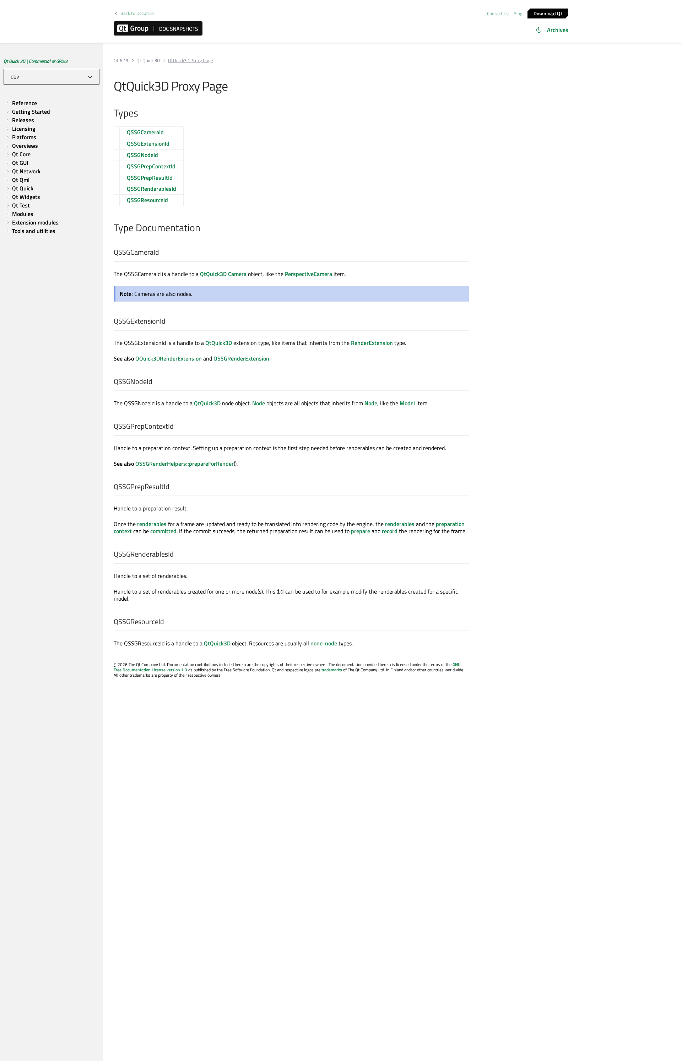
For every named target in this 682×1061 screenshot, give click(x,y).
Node (258, 403)
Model (407, 403)
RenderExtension (372, 343)
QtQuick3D (213, 274)
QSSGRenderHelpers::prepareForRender (184, 463)
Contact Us (498, 13)
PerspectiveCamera (308, 274)
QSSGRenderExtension (241, 358)
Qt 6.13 (121, 60)
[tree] (51, 167)
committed (163, 531)
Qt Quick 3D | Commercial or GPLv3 (35, 61)
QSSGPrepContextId (151, 166)
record (389, 531)
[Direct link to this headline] (142, 114)
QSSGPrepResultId (150, 177)
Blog (518, 13)
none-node (323, 643)
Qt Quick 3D (148, 60)
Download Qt (548, 13)
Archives (557, 30)
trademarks (331, 669)
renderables (152, 524)
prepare (360, 531)
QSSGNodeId (142, 155)
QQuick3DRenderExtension (168, 358)
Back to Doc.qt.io (137, 13)
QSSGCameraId (145, 132)
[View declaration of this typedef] (163, 252)
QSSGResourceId (147, 200)
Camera (237, 274)
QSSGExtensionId (148, 143)
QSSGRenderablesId (151, 188)
